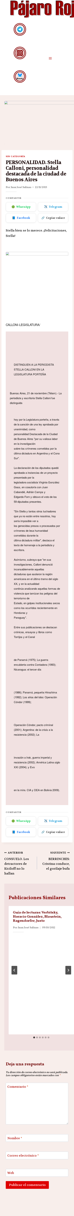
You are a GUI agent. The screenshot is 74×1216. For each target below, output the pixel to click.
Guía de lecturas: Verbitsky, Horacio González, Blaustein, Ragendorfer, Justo (37, 916)
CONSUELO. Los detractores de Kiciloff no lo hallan (16, 863)
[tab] (34, 1037)
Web (10, 1173)
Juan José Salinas (21, 187)
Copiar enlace (53, 218)
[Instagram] (20, 53)
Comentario (17, 1087)
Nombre (14, 1138)
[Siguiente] (68, 970)
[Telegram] (20, 29)
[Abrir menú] (50, 58)
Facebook (21, 218)
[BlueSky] (20, 76)
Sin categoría (15, 156)
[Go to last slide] (14, 970)
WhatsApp (21, 207)
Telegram (53, 207)
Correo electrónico (23, 1155)
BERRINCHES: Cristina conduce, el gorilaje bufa (56, 861)
